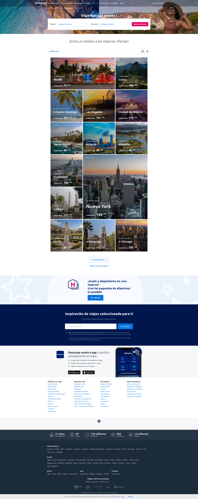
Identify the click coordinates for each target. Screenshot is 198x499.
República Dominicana (97, 449)
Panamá (139, 449)
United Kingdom (52, 466)
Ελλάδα (118, 460)
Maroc (59, 474)
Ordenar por (54, 51)
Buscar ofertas (140, 24)
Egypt (49, 474)
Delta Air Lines (105, 391)
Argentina (50, 449)
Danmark (90, 460)
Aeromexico (105, 401)
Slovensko (121, 463)
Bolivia (57, 449)
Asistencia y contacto (134, 396)
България (70, 460)
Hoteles (50, 396)
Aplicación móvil (79, 384)
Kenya (54, 474)
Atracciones (104, 3)
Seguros (50, 404)
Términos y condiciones (135, 389)
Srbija (101, 463)
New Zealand (116, 474)
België (49, 460)
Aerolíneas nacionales (81, 391)
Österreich (82, 463)
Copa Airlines (105, 394)
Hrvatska (125, 460)
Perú (144, 449)
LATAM (103, 389)
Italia (137, 460)
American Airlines (106, 384)
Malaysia (92, 474)
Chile (62, 449)
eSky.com (95, 482)
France (112, 460)
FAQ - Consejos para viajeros (84, 406)
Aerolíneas (77, 389)
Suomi (128, 463)
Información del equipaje (82, 404)
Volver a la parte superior (99, 266)
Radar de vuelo (79, 386)
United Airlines (105, 386)
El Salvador (68, 449)
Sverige (114, 463)
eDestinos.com (104, 482)
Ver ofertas (95, 298)
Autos (88, 3)
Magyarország (52, 463)
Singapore (99, 474)
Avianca (103, 399)
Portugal (95, 463)
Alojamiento (79, 3)
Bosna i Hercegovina (59, 460)
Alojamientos (52, 386)
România (107, 463)
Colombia (76, 449)
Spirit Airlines (105, 396)
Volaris (103, 404)
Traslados (114, 3)
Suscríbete (125, 326)
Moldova (61, 463)
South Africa (73, 474)
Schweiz (134, 463)
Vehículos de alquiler (54, 399)
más (123, 496)
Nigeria (65, 474)
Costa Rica (84, 449)
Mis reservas (131, 391)
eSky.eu (88, 482)
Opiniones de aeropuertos (83, 399)
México (124, 449)
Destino (94, 24)
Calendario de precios (81, 401)
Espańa (106, 460)
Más (121, 3)
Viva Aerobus (105, 406)
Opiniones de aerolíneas (82, 394)
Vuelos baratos (67, 3)
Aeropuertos (78, 396)
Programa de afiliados (134, 386)
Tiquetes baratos (53, 391)
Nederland (68, 463)
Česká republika (80, 460)
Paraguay (59, 452)
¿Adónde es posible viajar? (56, 394)
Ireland (131, 460)
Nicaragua (131, 449)
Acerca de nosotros (133, 384)
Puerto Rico (51, 452)
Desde (52, 24)
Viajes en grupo (53, 406)
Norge (75, 463)
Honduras (117, 449)
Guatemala (109, 449)
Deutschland (98, 460)
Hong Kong (84, 474)
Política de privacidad (134, 394)
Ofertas (95, 3)
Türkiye (106, 474)
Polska (89, 463)
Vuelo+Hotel (54, 3)
